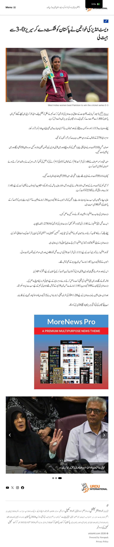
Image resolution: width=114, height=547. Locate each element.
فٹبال (71, 517)
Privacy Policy (102, 541)
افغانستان (52, 511)
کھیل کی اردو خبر (102, 527)
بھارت (99, 517)
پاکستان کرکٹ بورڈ (53, 522)
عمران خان (82, 517)
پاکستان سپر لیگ (74, 522)
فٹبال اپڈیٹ (65, 517)
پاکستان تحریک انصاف (82, 522)
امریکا (42, 511)
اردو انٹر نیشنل (85, 511)
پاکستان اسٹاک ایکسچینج (20, 517)
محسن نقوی (58, 517)
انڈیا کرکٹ (22, 511)
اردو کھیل (69, 511)
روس (93, 517)
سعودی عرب (88, 517)
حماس (96, 517)
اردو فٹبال (78, 511)
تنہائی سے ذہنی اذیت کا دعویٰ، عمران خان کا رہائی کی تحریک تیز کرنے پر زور (82, 467)
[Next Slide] (104, 435)
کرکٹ (15, 522)
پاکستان (28, 516)
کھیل (106, 21)
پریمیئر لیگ (44, 522)
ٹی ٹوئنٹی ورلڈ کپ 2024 (38, 517)
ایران (10, 511)
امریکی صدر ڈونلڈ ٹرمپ (30, 511)
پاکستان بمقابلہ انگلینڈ (11, 517)
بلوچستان (103, 517)
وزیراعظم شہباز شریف (51, 517)
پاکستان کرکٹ (65, 522)
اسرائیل (61, 511)
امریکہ (38, 511)
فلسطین (75, 517)
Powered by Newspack (98, 537)
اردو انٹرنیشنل (103, 114)
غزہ (78, 517)
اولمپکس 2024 (15, 511)
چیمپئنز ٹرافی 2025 (25, 522)
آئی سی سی (106, 511)
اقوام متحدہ (46, 511)
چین (19, 522)
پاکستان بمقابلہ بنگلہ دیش (103, 522)
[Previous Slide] (9, 435)
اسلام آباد (56, 511)
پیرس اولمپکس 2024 (36, 522)
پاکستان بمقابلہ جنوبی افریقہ (93, 522)
